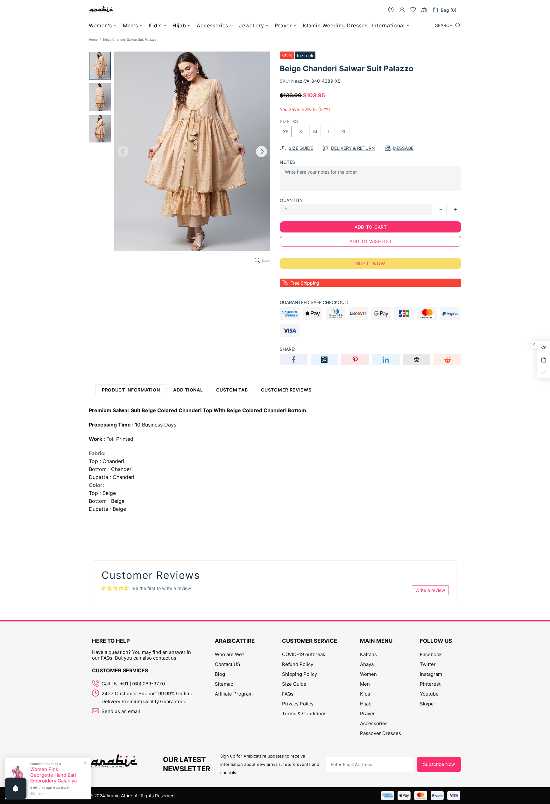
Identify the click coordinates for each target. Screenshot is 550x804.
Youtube (429, 694)
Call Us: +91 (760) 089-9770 (133, 684)
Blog (220, 674)
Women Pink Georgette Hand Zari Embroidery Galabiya (53, 775)
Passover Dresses (380, 733)
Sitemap (224, 684)
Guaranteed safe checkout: (314, 302)
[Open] (15, 788)
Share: (287, 349)
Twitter (428, 664)
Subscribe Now (439, 764)
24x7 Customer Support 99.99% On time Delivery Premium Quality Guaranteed (148, 697)
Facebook (431, 654)
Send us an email (121, 711)
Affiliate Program (234, 694)
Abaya (367, 664)
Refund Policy (297, 664)
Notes (287, 162)
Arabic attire (101, 9)
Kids (365, 694)
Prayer (367, 713)
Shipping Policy (299, 674)
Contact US (227, 664)
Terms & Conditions (304, 713)
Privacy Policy (298, 704)
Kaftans (368, 654)
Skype (427, 704)
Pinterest (430, 684)
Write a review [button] (430, 590)
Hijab (365, 704)
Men (365, 684)
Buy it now (370, 263)
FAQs (287, 694)
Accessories (374, 723)
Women (368, 674)
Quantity (291, 200)
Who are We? (229, 654)
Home (93, 39)
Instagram (431, 674)
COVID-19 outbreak (303, 654)
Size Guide (294, 684)
